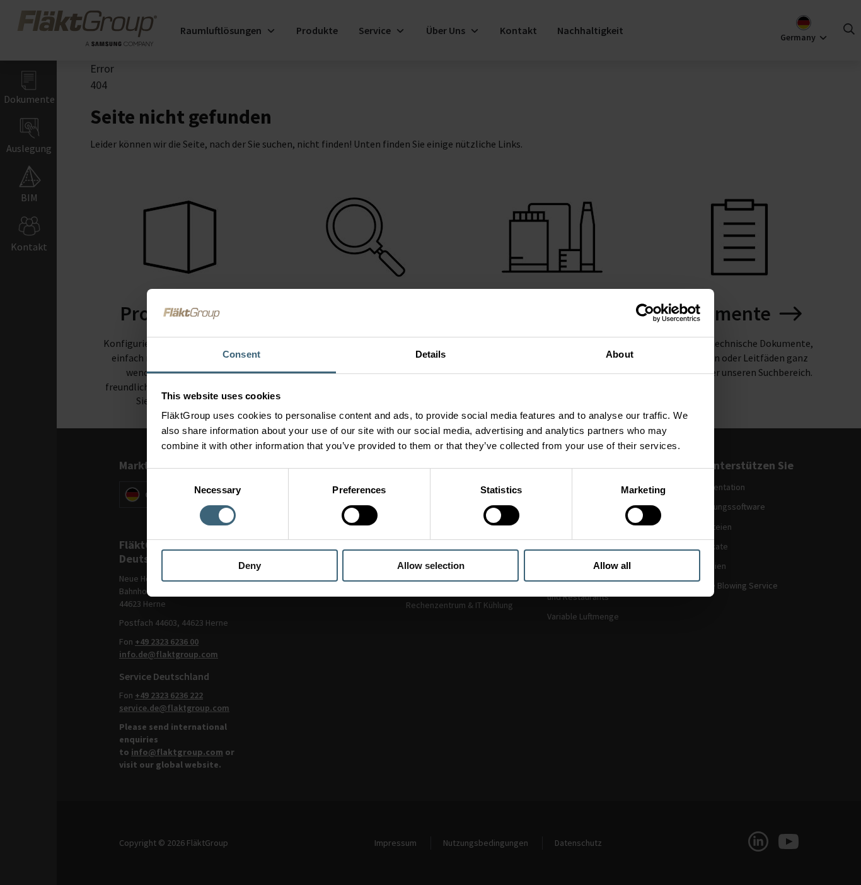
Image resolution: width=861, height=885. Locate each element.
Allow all (612, 565)
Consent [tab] (241, 354)
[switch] (360, 515)
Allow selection (431, 565)
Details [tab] (430, 354)
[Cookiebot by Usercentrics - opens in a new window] (645, 312)
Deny (249, 565)
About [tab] (619, 354)
